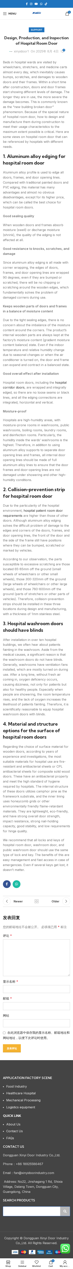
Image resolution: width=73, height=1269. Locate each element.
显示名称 (10, 981)
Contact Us (14, 1131)
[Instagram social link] (31, 4)
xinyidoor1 (21, 51)
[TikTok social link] (46, 4)
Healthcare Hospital (21, 1093)
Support (36, 29)
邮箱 (7, 998)
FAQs (10, 1138)
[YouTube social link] (36, 4)
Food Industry (16, 1086)
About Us (13, 1124)
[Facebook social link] (27, 4)
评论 (7, 936)
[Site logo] (36, 13)
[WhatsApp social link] (41, 4)
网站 (6, 1015)
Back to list (36, 901)
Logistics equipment (20, 1107)
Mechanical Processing (23, 1100)
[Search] (65, 1211)
